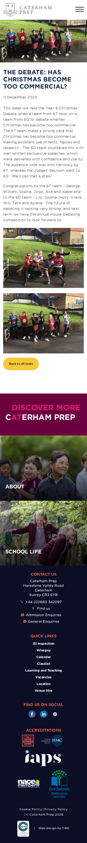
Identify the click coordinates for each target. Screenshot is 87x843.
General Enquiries (43, 621)
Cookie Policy (30, 809)
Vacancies (43, 677)
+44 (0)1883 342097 (44, 602)
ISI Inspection (43, 644)
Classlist (43, 664)
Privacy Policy (56, 809)
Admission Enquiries (43, 615)
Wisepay (44, 650)
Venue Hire (44, 691)
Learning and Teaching (43, 670)
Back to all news (21, 363)
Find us (43, 608)
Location (43, 684)
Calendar (43, 657)
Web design (47, 828)
